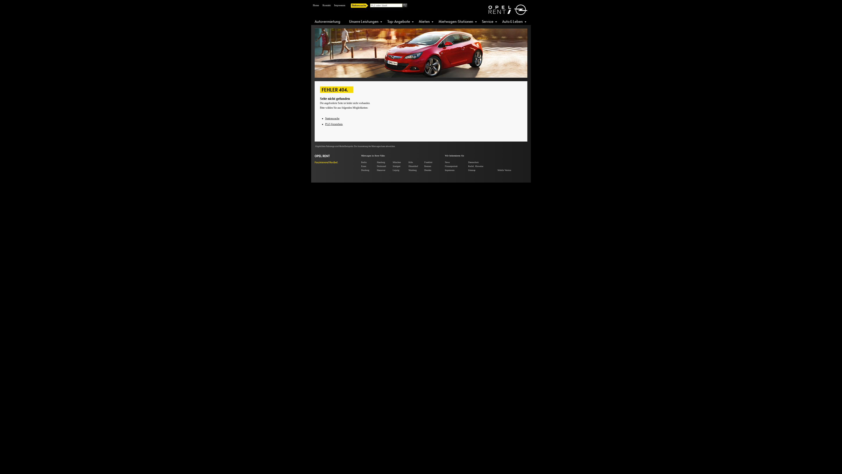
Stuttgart (396, 166)
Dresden (427, 170)
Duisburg (365, 170)
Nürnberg (413, 170)
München (397, 162)
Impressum (339, 5)
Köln (411, 162)
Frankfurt (428, 162)
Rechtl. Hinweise (475, 166)
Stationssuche (332, 118)
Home (316, 5)
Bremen (427, 166)
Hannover (381, 170)
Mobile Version (504, 170)
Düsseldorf (413, 166)
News (447, 162)
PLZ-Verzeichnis (334, 124)
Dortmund (381, 166)
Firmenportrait (451, 166)
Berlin (364, 162)
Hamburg (381, 162)
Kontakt (327, 5)
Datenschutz (473, 162)
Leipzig (396, 170)
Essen (363, 166)
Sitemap (471, 170)
